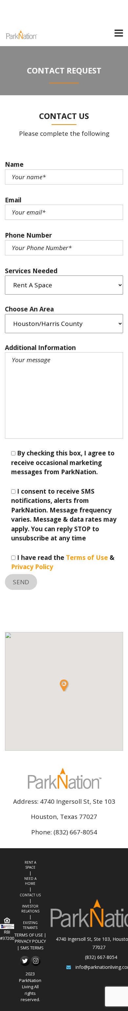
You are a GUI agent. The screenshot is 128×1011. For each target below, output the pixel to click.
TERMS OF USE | (30, 935)
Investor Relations (30, 908)
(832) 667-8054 (101, 957)
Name (14, 164)
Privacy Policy (32, 567)
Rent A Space (30, 865)
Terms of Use (87, 557)
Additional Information (40, 347)
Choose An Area (29, 309)
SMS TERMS (32, 948)
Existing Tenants (30, 925)
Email (13, 200)
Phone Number (28, 235)
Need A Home (30, 881)
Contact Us (30, 895)
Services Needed (31, 271)
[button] (64, 685)
